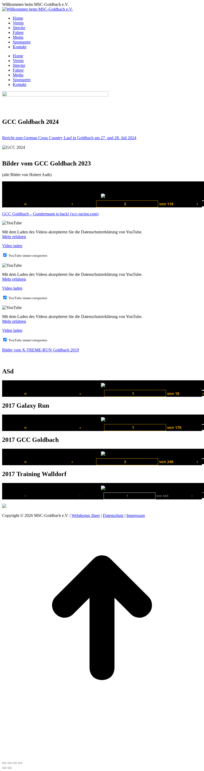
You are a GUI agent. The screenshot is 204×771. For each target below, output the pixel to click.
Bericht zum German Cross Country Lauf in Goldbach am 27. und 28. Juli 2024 (69, 138)
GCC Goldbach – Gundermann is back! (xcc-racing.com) (50, 214)
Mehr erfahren (14, 236)
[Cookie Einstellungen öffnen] (42, 757)
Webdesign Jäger (85, 515)
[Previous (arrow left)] (4, 768)
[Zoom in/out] (20, 763)
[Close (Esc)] (4, 763)
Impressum (135, 515)
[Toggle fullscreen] (15, 763)
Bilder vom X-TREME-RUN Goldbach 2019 (40, 350)
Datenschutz (113, 515)
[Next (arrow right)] (9, 768)
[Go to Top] (102, 716)
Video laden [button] (12, 245)
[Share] (9, 763)
